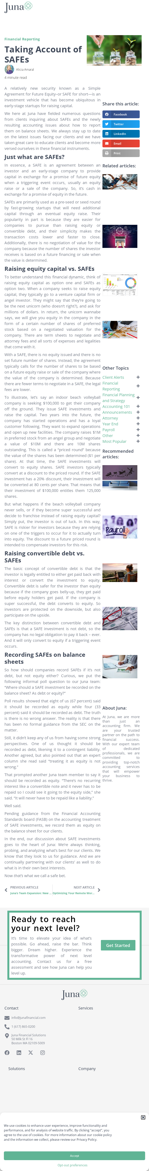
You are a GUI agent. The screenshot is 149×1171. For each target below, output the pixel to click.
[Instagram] (42, 1052)
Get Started (118, 945)
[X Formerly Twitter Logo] (30, 1052)
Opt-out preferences (72, 1165)
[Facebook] (7, 1052)
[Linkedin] (18, 1052)
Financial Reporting (22, 39)
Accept (74, 1155)
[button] (143, 1117)
